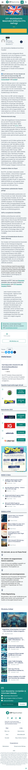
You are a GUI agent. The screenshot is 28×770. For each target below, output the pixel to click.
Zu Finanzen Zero (21, 416)
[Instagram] (15, 717)
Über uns (7, 731)
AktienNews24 (21, 734)
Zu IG (21, 424)
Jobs (7, 734)
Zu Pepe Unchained (21, 391)
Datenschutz (21, 731)
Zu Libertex (21, 439)
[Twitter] (11, 717)
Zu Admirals (21, 432)
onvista (15, 79)
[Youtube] (19, 717)
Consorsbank (5, 79)
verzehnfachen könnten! (12, 327)
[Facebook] (7, 717)
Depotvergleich (5, 284)
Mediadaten (6, 746)
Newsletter (21, 280)
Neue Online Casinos (21, 738)
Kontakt (7, 738)
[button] (26, 2)
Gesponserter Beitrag (19, 746)
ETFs (16, 125)
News (3, 6)
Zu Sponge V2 (21, 400)
